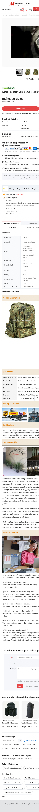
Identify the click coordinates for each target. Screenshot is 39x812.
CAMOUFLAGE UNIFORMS (10, 745)
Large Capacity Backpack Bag (13, 788)
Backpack (24, 15)
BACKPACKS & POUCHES (10, 748)
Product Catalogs (31, 740)
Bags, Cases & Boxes (13, 15)
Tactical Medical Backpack (12, 768)
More (4, 797)
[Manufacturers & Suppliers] (19, 4)
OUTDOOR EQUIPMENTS (29, 748)
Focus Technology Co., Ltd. (26, 804)
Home (4, 15)
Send (20, 686)
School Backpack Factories (12, 783)
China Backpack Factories (12, 778)
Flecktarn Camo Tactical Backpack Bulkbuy (17, 793)
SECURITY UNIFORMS (28, 745)
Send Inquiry (20, 109)
